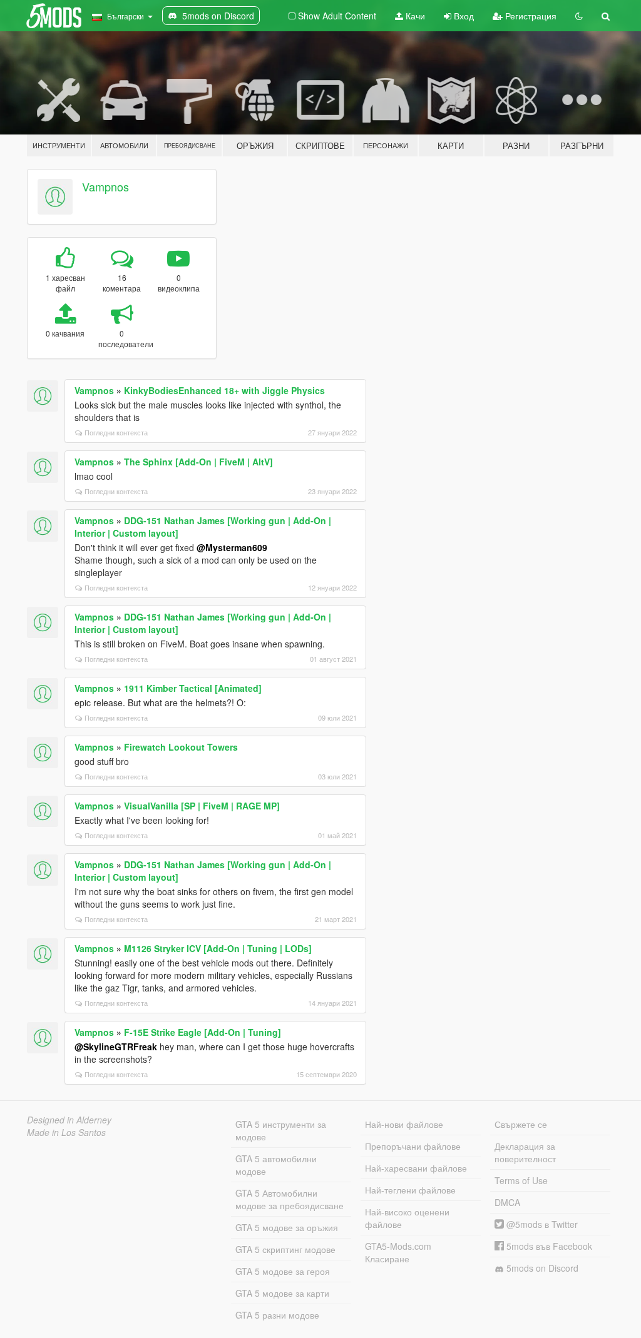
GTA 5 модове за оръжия (286, 1227)
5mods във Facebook (548, 1246)
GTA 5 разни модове (277, 1315)
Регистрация (529, 15)
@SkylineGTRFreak (115, 1046)
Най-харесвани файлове (416, 1168)
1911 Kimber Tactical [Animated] (193, 688)
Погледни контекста (116, 432)
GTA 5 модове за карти (282, 1293)
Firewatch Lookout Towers (181, 747)
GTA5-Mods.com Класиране (398, 1252)
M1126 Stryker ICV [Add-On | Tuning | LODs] (218, 948)
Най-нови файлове (404, 1124)
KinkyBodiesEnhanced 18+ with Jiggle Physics (224, 390)
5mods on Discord (541, 1268)
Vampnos (105, 186)
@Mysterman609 (232, 547)
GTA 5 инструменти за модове (280, 1130)
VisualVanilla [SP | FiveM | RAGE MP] (202, 805)
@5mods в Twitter (541, 1224)
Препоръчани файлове (413, 1146)
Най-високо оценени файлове (407, 1217)
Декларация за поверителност (525, 1152)
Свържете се (521, 1124)
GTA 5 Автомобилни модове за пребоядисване (289, 1199)
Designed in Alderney (69, 1119)
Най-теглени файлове (410, 1189)
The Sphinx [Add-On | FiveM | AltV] (198, 461)
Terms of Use (521, 1180)
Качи (414, 15)
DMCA (507, 1202)
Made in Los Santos (66, 1132)
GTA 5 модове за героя (282, 1271)
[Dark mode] (579, 15)
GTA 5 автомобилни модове (276, 1164)
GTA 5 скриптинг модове (285, 1249)
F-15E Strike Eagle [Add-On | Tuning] (202, 1032)
